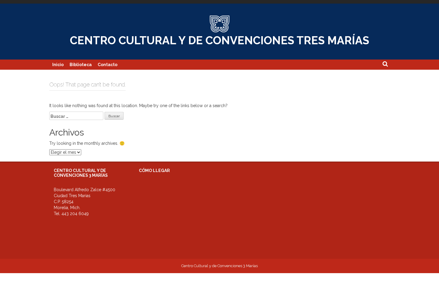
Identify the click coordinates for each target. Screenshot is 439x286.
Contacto (107, 64)
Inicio (58, 64)
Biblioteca (81, 64)
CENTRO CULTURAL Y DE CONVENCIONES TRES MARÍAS (219, 40)
